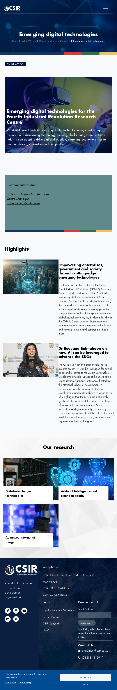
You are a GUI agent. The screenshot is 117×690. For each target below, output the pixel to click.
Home (15, 40)
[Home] (13, 8)
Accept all (85, 677)
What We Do (29, 40)
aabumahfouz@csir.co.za (23, 203)
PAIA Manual (50, 581)
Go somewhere (28, 493)
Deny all (85, 684)
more (61, 333)
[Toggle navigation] (105, 8)
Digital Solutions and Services (54, 40)
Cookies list (10, 682)
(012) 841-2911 (93, 657)
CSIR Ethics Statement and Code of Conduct (68, 575)
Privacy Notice (51, 617)
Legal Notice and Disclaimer (59, 610)
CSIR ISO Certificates (55, 594)
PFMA (46, 630)
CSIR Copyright (51, 623)
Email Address (85, 609)
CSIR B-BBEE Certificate (56, 588)
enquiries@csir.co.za (95, 650)
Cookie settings (25, 682)
